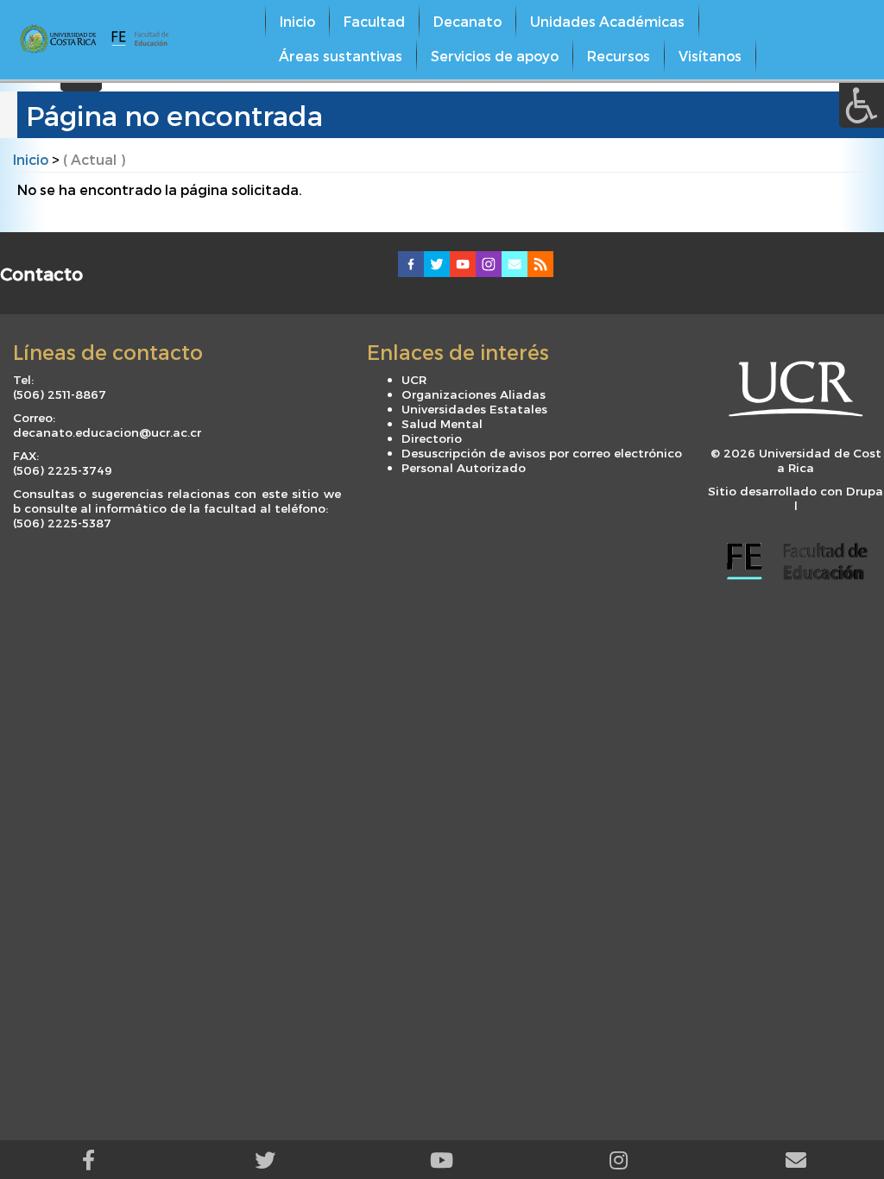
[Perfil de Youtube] (442, 1159)
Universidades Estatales (474, 408)
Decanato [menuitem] (467, 21)
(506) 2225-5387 (62, 522)
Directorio (431, 438)
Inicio (30, 159)
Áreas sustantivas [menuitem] (340, 55)
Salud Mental (442, 423)
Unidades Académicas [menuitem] (607, 21)
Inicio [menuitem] (297, 21)
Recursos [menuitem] (618, 55)
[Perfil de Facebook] (88, 1159)
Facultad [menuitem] (374, 21)
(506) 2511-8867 (59, 394)
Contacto (41, 273)
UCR (413, 379)
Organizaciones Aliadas (473, 394)
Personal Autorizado (463, 467)
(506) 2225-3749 (62, 470)
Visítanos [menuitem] (710, 55)
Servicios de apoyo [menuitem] (495, 55)
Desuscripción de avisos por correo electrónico (541, 452)
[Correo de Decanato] (795, 1159)
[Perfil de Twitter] (265, 1159)
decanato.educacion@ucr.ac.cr (107, 432)
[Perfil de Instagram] (618, 1159)
